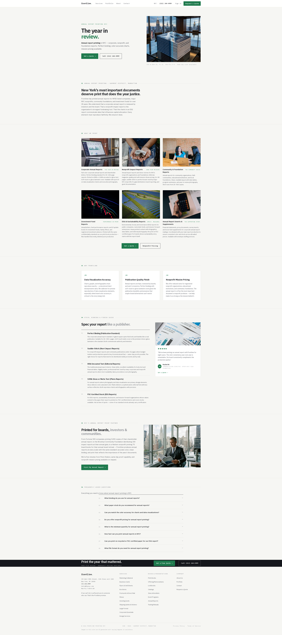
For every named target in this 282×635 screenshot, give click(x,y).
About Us (180, 578)
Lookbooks (151, 586)
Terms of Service (194, 626)
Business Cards (125, 582)
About (118, 3)
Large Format (124, 608)
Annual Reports (153, 601)
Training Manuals (153, 605)
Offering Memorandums (156, 582)
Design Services (125, 616)
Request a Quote (192, 3)
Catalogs (151, 589)
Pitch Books (152, 578)
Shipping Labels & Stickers (128, 605)
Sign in (178, 3)
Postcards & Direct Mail (127, 593)
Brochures (123, 589)
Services (99, 3)
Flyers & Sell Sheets (126, 586)
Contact (126, 3)
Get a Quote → (163, 372)
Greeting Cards (124, 601)
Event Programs (153, 597)
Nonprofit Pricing (150, 246)
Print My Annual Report (95, 467)
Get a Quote (90, 56)
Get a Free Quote (164, 563)
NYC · (163, 3)
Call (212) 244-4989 (110, 56)
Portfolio (109, 3)
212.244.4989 (86, 584)
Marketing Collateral (126, 578)
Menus (122, 597)
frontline (86, 3)
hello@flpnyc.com (87, 586)
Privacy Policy (179, 626)
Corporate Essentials (126, 612)
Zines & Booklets (153, 593)
